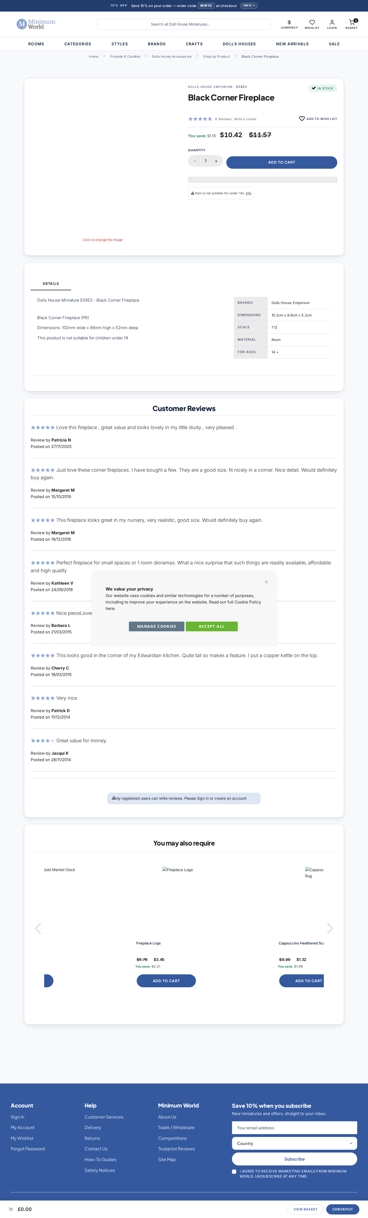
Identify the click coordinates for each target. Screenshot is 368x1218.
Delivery (93, 1127)
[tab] (51, 284)
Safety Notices (100, 1170)
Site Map (167, 1159)
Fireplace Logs (62, 943)
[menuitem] (36, 43)
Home (93, 56)
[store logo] (47, 24)
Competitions (172, 1138)
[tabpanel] (184, 333)
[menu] (184, 43)
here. (111, 608)
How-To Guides (100, 1159)
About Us (167, 1117)
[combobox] (184, 24)
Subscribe (294, 1158)
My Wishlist (22, 1138)
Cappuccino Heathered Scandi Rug (222, 943)
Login (332, 27)
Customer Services (104, 1117)
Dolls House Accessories (172, 56)
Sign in (203, 798)
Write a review (245, 119)
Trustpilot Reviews (176, 1148)
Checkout (342, 1209)
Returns (92, 1138)
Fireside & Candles (125, 56)
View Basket (305, 1209)
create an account (230, 798)
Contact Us (96, 1148)
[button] (289, 24)
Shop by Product (216, 56)
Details (51, 283)
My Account (23, 1127)
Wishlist (312, 27)
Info (247, 5)
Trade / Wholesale (176, 1127)
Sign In (17, 1117)
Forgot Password (28, 1148)
